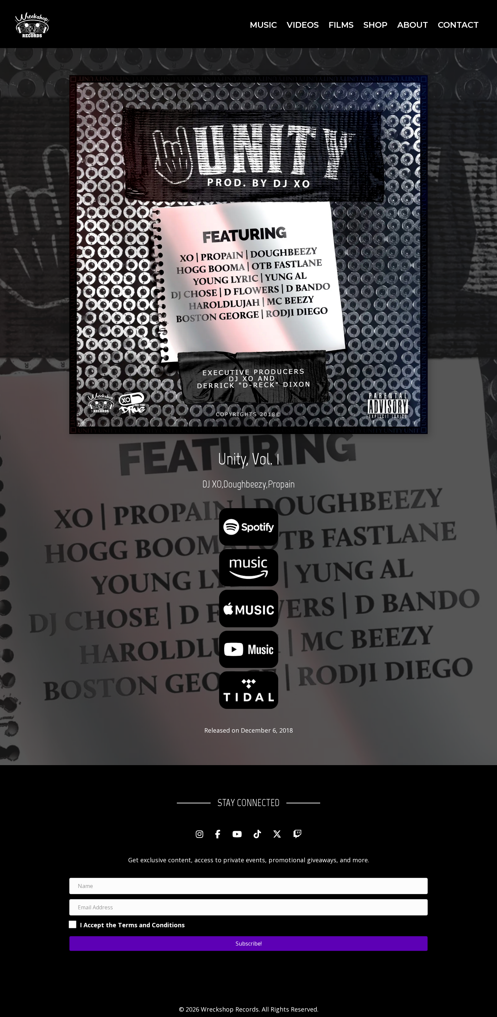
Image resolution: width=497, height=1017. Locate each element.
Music (263, 25)
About (412, 25)
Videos (303, 25)
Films (341, 25)
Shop (375, 25)
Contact (458, 25)
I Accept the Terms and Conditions (132, 925)
